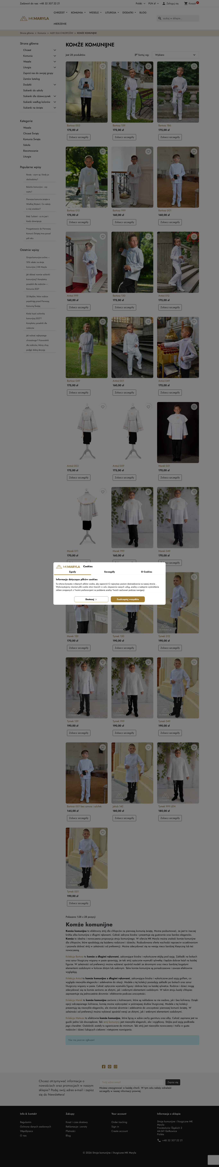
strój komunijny (112, 1022)
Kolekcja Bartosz (74, 956)
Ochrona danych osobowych (35, 1126)
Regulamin (25, 1122)
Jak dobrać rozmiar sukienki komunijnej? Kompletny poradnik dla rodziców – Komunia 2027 (38, 281)
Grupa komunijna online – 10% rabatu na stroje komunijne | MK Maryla (38, 262)
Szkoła (26, 145)
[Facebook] (103, 1066)
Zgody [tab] (72, 571)
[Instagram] (115, 1066)
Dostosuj (90, 599)
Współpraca (26, 1131)
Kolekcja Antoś (74, 978)
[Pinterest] (109, 1066)
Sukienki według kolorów (36, 102)
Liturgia (111, 12)
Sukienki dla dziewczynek (37, 96)
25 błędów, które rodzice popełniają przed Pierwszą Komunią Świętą (37, 301)
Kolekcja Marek (74, 1000)
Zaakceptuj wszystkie (128, 599)
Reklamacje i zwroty (76, 1126)
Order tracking (119, 1122)
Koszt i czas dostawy (77, 1122)
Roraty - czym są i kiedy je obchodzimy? (37, 177)
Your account (118, 1113)
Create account (119, 1131)
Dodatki (128, 12)
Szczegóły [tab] (109, 571)
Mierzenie (60, 24)
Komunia (77, 12)
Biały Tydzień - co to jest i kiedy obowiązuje (37, 219)
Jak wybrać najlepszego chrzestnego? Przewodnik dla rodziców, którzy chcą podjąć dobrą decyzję (37, 342)
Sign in (115, 1126)
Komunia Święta (31, 139)
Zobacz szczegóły (78, 137)
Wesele (94, 12)
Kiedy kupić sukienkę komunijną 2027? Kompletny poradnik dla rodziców (36, 320)
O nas (23, 1135)
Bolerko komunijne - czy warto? (36, 189)
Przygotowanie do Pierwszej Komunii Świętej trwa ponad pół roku (38, 233)
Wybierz (175, 55)
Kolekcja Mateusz (75, 1018)
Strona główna (29, 43)
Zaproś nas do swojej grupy (38, 73)
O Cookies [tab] (146, 571)
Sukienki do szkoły (33, 90)
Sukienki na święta (33, 107)
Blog (143, 12)
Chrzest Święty (31, 133)
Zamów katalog (31, 79)
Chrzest (59, 12)
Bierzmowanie (30, 150)
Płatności (70, 1131)
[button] (170, 3)
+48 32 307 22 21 (172, 1140)
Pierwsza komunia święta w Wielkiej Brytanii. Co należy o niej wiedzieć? (38, 204)
